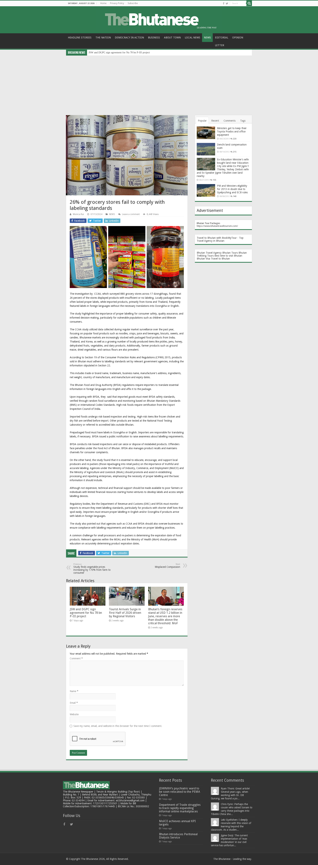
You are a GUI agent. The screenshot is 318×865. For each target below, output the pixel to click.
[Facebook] (223, 3)
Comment (76, 658)
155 (214, 180)
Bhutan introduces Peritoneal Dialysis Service (178, 835)
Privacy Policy (117, 3)
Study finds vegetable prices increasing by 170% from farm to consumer (92, 568)
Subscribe (133, 3)
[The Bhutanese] (159, 19)
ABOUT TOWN (172, 37)
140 (234, 196)
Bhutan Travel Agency (209, 252)
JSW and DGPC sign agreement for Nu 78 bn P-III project (119, 52)
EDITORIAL (221, 37)
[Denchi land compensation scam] (206, 149)
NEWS (207, 37)
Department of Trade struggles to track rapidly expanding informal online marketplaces (180, 808)
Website (74, 714)
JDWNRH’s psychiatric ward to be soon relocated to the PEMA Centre (179, 792)
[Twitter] (227, 3)
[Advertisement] (159, 83)
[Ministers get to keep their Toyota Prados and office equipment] (206, 133)
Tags (242, 120)
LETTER (219, 45)
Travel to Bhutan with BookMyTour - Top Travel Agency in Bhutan (220, 239)
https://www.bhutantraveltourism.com (217, 226)
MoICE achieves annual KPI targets (177, 822)
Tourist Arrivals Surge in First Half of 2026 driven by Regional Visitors (125, 613)
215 (234, 152)
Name (74, 691)
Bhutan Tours (230, 252)
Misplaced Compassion (167, 565)
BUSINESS (154, 37)
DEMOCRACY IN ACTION (129, 37)
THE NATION (103, 37)
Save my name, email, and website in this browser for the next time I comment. (117, 725)
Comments (230, 120)
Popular (202, 120)
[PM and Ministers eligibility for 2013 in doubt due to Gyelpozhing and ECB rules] (206, 190)
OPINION (237, 37)
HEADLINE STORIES (79, 37)
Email (74, 702)
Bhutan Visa (203, 258)
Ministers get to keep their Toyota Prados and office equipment (232, 131)
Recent (215, 120)
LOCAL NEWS (192, 37)
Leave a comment (131, 214)
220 (234, 139)
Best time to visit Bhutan (228, 255)
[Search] (249, 3)
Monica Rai (78, 214)
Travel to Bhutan (220, 258)
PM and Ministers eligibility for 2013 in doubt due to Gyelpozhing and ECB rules (232, 189)
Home (103, 3)
